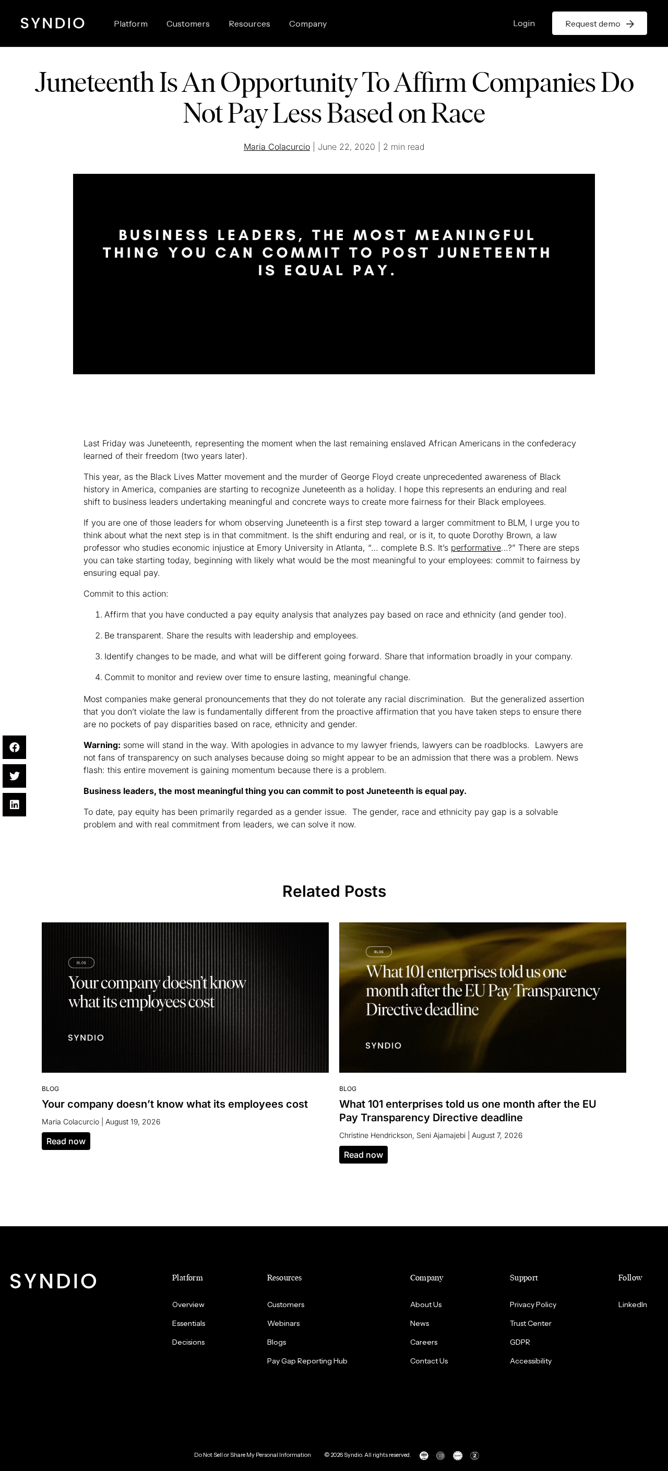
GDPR (520, 1342)
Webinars (283, 1323)
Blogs (276, 1342)
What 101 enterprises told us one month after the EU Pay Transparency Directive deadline (468, 1111)
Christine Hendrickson (375, 1135)
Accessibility (531, 1361)
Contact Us (429, 1361)
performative (476, 547)
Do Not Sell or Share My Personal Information (252, 1454)
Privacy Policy (533, 1304)
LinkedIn (632, 1304)
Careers (423, 1342)
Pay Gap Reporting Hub (307, 1361)
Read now (66, 1141)
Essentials (188, 1323)
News (419, 1323)
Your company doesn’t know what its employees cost (175, 1104)
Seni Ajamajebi (441, 1135)
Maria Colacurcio (277, 146)
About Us (426, 1304)
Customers (188, 23)
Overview (188, 1304)
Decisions (188, 1342)
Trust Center (531, 1323)
